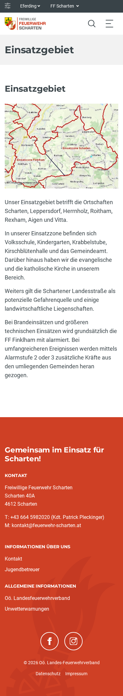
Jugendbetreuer (22, 569)
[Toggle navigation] (109, 23)
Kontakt (13, 559)
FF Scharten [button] (62, 6)
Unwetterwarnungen (27, 609)
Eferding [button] (28, 6)
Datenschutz (48, 673)
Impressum (76, 673)
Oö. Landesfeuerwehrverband (37, 598)
